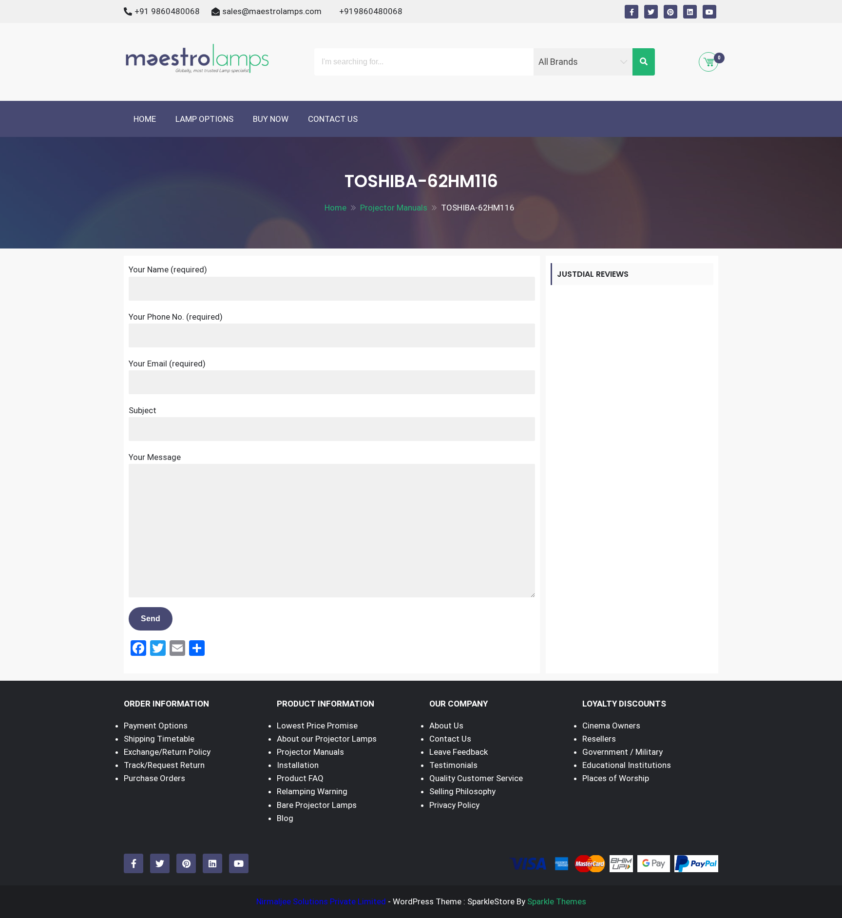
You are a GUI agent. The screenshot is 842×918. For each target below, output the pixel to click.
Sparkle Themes (556, 901)
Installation (298, 765)
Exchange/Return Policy (167, 752)
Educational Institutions (626, 765)
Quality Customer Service (476, 778)
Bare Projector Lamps (317, 805)
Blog (285, 818)
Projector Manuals (310, 752)
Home (145, 119)
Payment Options (156, 725)
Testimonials (453, 765)
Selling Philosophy (462, 791)
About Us (446, 725)
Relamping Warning (312, 791)
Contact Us (333, 119)
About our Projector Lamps (327, 739)
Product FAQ (300, 778)
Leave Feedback (458, 752)
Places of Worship (615, 778)
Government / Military (622, 752)
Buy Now (270, 119)
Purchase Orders (154, 778)
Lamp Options (204, 119)
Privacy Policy (454, 805)
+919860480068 (370, 11)
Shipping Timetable (159, 739)
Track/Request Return (164, 765)
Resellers (599, 739)
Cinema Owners (611, 725)
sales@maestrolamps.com (272, 11)
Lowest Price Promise (317, 725)
